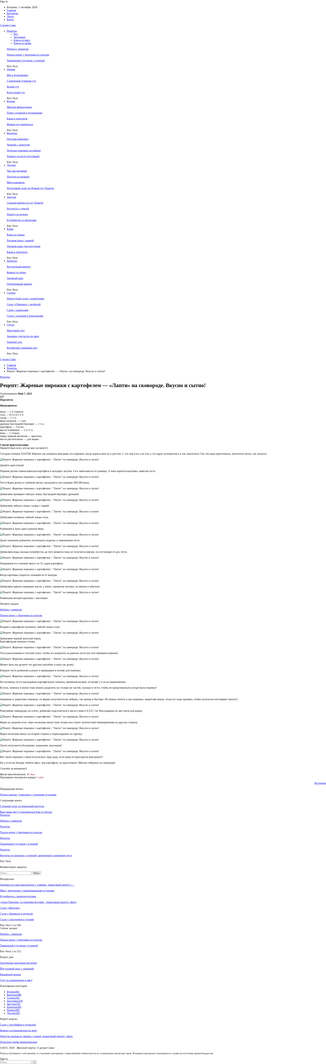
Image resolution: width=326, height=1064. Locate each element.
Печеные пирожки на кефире (24, 150)
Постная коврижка (17, 139)
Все (16, 34)
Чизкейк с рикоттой (18, 144)
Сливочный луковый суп (21, 80)
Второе (11, 101)
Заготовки (19, 37)
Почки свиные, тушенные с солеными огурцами (28, 794)
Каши (10, 229)
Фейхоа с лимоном (18, 49)
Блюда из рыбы (22, 43)
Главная (11, 10)
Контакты (12, 13)
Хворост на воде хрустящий (23, 156)
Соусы (10, 324)
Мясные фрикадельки (19, 107)
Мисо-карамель (16, 182)
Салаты (11, 292)
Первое (11, 69)
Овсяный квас (15, 278)
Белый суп (13, 86)
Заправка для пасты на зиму (23, 336)
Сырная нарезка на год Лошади (25, 202)
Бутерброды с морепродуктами (18, 896)
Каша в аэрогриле (17, 118)
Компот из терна (16, 272)
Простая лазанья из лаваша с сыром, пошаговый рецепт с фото (36, 1036)
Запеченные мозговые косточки (18, 962)
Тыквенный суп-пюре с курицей (26, 60)
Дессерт (11, 165)
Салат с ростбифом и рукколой (18, 1024)
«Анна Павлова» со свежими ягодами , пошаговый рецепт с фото (38, 902)
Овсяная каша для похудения (23, 246)
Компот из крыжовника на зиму (18, 1030)
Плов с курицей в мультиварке (24, 112)
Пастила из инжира (18, 176)
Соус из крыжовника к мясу (16, 980)
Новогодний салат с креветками (25, 298)
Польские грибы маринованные (18, 1042)
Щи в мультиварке (17, 75)
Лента (10, 16)
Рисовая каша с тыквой (20, 240)
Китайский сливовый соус (22, 347)
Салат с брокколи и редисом (16, 913)
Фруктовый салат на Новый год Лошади (30, 188)
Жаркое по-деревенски (20, 124)
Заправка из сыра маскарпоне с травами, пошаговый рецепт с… (37, 884)
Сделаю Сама (8, 25)
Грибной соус (14, 342)
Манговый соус (16, 330)
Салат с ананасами (17, 310)
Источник (320, 783)
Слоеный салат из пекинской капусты (22, 806)
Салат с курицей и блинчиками (25, 315)
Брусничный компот (19, 266)
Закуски (11, 197)
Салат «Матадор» (10, 907)
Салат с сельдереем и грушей (17, 919)
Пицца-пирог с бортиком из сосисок (28, 54)
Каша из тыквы (16, 234)
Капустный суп (16, 92)
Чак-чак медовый (17, 170)
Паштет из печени (17, 214)
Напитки (12, 260)
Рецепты (12, 31)
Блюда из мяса (22, 40)
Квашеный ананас (10, 974)
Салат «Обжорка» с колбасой (24, 304)
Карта (10, 19)
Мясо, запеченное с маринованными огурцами (27, 890)
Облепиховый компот (19, 284)
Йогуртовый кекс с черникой (17, 968)
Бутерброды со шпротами (22, 220)
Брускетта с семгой (18, 208)
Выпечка (12, 133)
